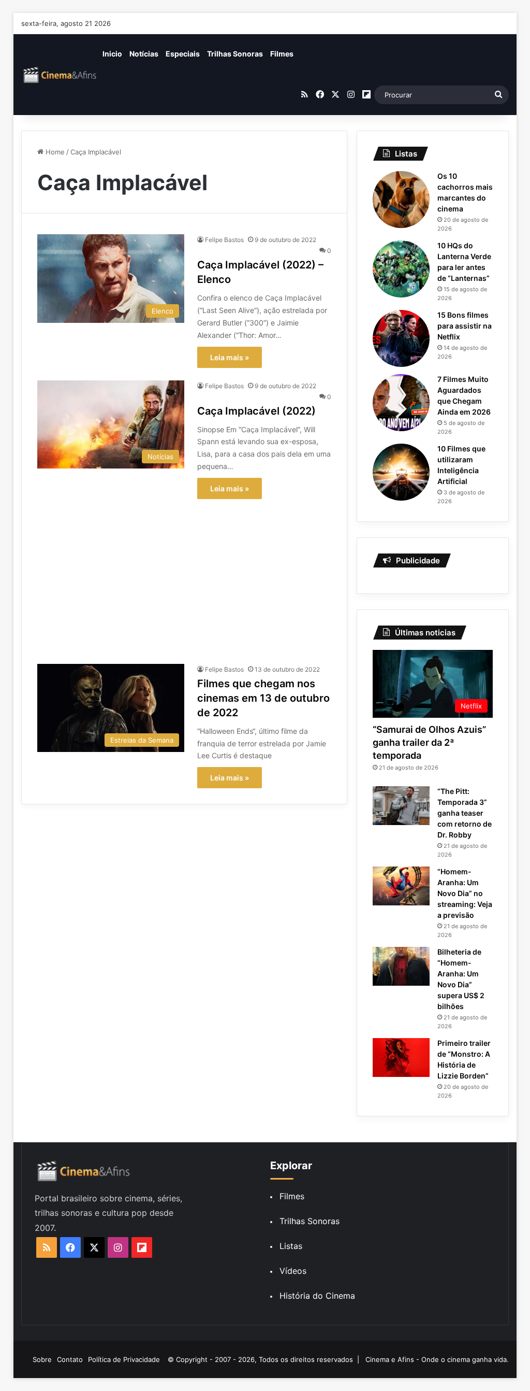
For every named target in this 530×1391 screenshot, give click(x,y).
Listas (290, 1246)
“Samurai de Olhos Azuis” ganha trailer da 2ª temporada (429, 742)
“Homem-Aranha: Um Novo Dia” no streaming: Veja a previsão (464, 893)
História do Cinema (317, 1295)
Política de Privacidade (124, 1359)
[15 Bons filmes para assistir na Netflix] (401, 338)
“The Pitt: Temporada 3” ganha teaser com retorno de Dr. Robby (464, 813)
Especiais (183, 53)
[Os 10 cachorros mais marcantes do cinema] (401, 199)
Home (54, 152)
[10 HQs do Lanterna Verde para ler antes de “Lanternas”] (401, 268)
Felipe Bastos (224, 240)
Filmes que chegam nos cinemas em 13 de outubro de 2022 (263, 698)
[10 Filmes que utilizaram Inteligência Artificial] (401, 472)
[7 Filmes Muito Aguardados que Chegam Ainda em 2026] (401, 402)
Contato (70, 1359)
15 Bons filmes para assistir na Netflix (464, 325)
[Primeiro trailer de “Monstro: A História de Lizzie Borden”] (401, 1057)
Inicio (112, 53)
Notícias (143, 53)
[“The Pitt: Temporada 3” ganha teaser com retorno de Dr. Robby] (401, 805)
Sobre (42, 1359)
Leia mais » (229, 357)
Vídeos (292, 1271)
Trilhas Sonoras (235, 53)
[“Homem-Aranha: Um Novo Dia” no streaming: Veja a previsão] (401, 886)
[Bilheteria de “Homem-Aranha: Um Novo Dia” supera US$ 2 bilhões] (401, 966)
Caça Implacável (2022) (256, 411)
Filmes (281, 53)
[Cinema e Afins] (60, 74)
